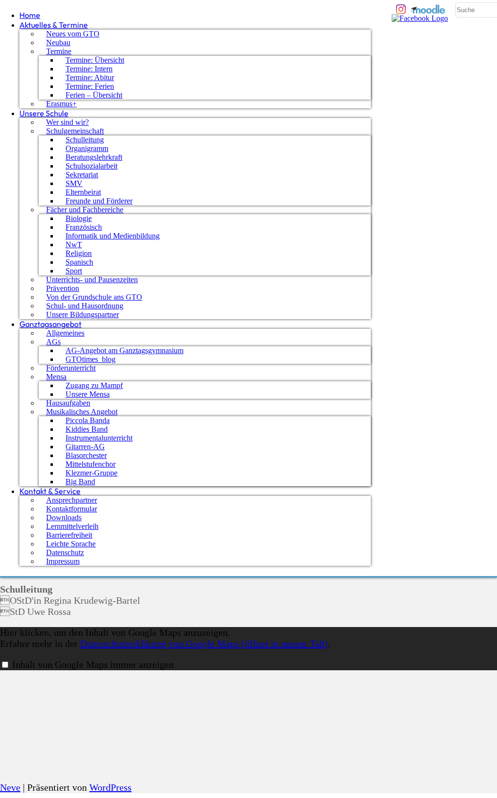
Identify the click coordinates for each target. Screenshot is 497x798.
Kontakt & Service (50, 491)
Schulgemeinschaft (75, 131)
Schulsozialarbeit (91, 166)
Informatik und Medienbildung (113, 236)
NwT (74, 244)
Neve (10, 787)
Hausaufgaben (68, 403)
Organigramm (87, 148)
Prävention (62, 288)
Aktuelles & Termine (53, 25)
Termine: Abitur (90, 77)
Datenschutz (65, 552)
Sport (74, 271)
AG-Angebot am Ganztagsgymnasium (124, 350)
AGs (53, 342)
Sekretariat (82, 174)
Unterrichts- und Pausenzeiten (92, 279)
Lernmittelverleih (72, 526)
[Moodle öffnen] (428, 9)
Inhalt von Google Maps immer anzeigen (93, 664)
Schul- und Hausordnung (84, 306)
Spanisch (79, 262)
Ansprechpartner (71, 500)
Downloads (64, 517)
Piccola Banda (88, 420)
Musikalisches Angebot (81, 411)
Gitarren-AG (85, 446)
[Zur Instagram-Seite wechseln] (401, 9)
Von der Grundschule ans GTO (94, 297)
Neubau (58, 42)
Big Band (80, 481)
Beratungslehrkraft (94, 157)
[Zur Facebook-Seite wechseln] (420, 19)
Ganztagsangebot (50, 324)
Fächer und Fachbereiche (84, 209)
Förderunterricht (71, 368)
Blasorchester (86, 455)
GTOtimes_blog (91, 359)
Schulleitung (85, 140)
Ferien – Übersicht (94, 95)
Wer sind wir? (67, 122)
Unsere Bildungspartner (82, 314)
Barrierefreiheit (69, 535)
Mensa (56, 377)
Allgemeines (65, 333)
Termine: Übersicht (95, 60)
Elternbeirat (83, 192)
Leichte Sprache (71, 544)
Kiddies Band (87, 429)
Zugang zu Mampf (94, 385)
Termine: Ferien (90, 86)
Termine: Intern (89, 69)
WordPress (110, 787)
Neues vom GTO (72, 34)
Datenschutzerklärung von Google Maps (204, 643)
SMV (74, 183)
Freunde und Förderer (99, 201)
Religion (79, 253)
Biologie (79, 218)
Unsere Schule (43, 113)
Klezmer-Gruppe (91, 473)
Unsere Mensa (88, 394)
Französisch (84, 227)
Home (29, 15)
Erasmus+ (61, 104)
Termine (58, 51)
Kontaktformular (71, 509)
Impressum (63, 561)
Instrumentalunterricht (99, 438)
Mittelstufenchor (91, 464)
